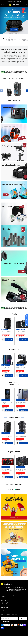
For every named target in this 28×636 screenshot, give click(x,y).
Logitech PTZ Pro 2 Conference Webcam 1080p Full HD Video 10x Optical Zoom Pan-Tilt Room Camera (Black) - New (21, 368)
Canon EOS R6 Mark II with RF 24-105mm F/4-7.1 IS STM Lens (21, 470)
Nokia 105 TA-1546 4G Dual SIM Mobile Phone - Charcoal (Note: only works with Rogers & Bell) (7, 403)
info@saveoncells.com (11, 595)
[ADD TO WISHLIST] (2, 339)
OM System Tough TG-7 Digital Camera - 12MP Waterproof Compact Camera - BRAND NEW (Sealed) (7, 470)
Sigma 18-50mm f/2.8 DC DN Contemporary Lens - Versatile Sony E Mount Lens (21, 436)
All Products (14, 29)
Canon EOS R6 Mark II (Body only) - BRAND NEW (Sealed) (21, 332)
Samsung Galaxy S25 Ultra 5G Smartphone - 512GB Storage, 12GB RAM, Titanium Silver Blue (21, 403)
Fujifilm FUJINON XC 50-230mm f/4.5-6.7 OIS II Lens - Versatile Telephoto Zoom (7, 332)
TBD (7, 593)
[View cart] (26, 4)
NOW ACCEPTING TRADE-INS (14, 1)
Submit (23, 618)
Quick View (9, 339)
